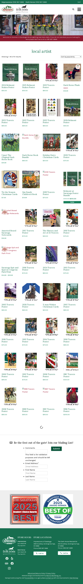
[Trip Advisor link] (6, 563)
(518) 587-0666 (18, 2)
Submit (56, 449)
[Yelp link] (12, 558)
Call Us (41, 553)
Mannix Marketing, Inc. (53, 576)
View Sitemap (74, 578)
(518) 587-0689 (41, 2)
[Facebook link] (6, 558)
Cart (79, 2)
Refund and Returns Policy (36, 573)
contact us (49, 578)
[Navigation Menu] (79, 9)
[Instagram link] (9, 568)
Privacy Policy (50, 573)
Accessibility (29, 578)
